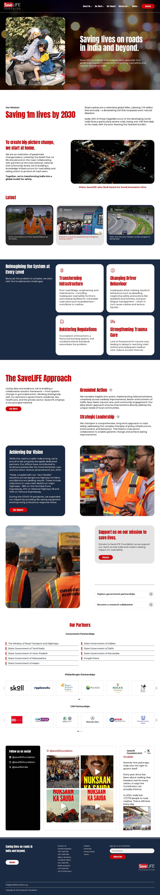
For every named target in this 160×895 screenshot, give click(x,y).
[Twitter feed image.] (137, 815)
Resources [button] (123, 6)
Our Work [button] (99, 6)
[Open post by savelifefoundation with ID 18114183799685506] (97, 806)
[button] (79, 699)
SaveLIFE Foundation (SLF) (134, 752)
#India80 (128, 756)
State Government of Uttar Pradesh (28, 653)
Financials (87, 849)
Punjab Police (91, 658)
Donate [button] (148, 6)
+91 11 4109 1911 (63, 851)
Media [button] (134, 6)
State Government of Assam (23, 663)
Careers (87, 846)
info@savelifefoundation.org (17, 885)
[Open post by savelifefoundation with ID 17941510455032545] (97, 771)
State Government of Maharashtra (27, 658)
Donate (105, 557)
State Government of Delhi (99, 648)
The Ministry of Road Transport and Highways (33, 643)
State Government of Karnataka (101, 653)
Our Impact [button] (111, 6)
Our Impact (18, 509)
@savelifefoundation (61, 750)
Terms (86, 854)
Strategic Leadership (97, 417)
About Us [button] (87, 6)
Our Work (13, 408)
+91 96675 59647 (64, 860)
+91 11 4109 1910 (63, 854)
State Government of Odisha (99, 643)
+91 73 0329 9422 (65, 871)
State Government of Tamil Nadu (26, 648)
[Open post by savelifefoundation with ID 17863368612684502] (63, 806)
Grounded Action (93, 390)
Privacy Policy (89, 851)
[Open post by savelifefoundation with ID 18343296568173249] (63, 771)
